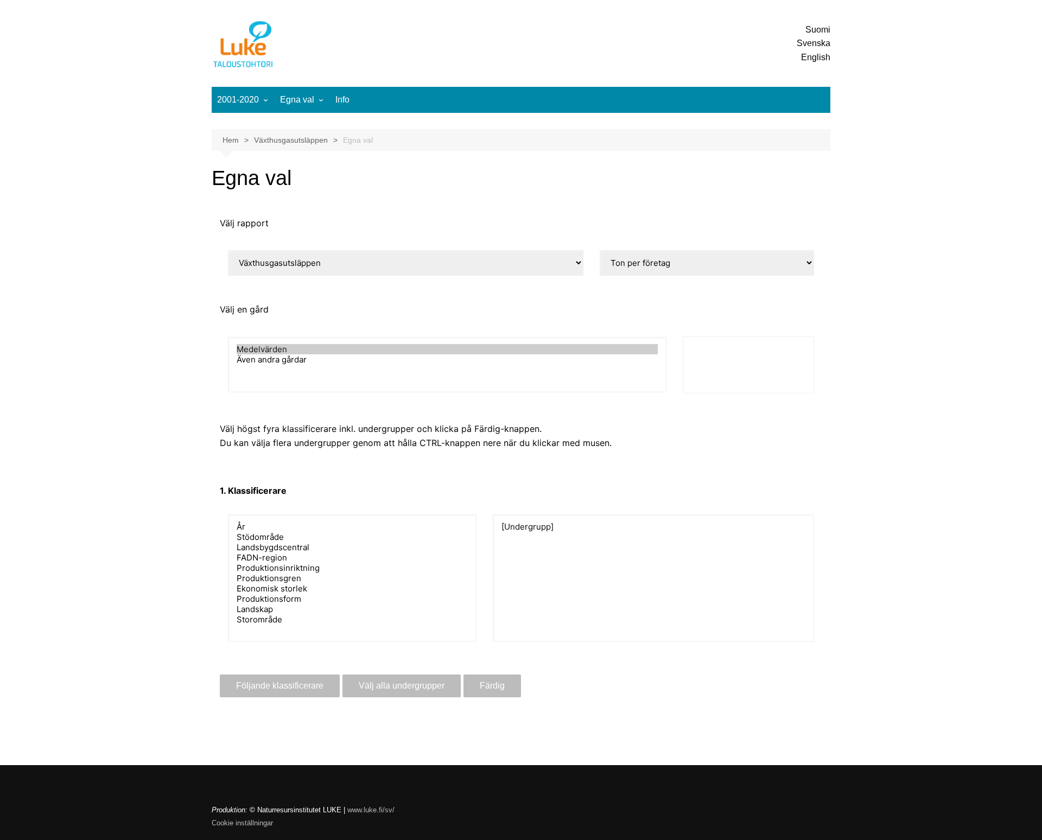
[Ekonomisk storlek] (352, 588)
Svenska (813, 43)
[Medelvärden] (447, 349)
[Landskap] (352, 609)
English (815, 57)
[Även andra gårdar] (447, 359)
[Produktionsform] (352, 599)
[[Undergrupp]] (653, 526)
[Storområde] (352, 619)
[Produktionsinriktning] (352, 568)
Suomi (817, 29)
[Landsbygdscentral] (352, 547)
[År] (352, 526)
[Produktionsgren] (352, 578)
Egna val (297, 99)
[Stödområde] (352, 537)
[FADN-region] (352, 557)
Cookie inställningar (242, 823)
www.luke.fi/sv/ (371, 810)
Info (342, 99)
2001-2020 (238, 99)
